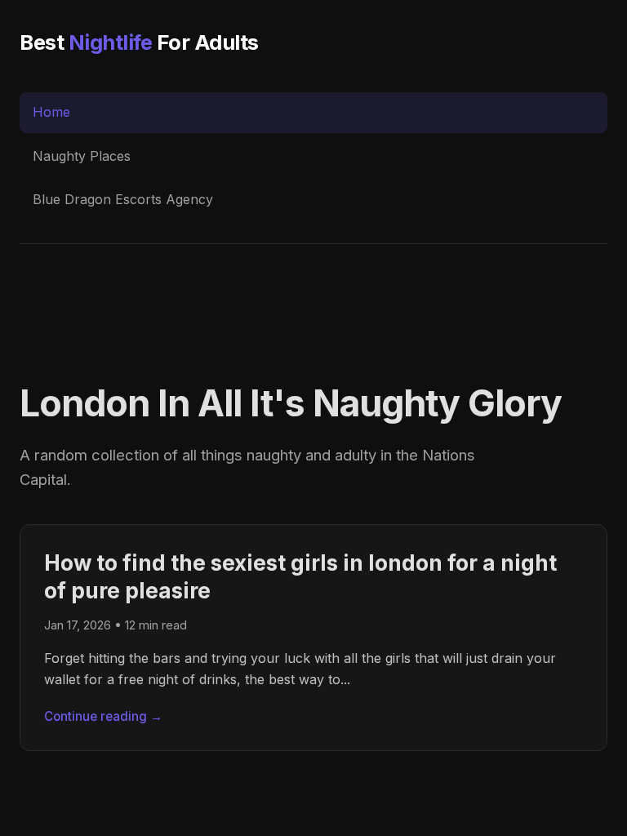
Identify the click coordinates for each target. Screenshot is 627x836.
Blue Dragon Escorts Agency (123, 199)
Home (51, 112)
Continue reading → (103, 716)
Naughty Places (82, 156)
